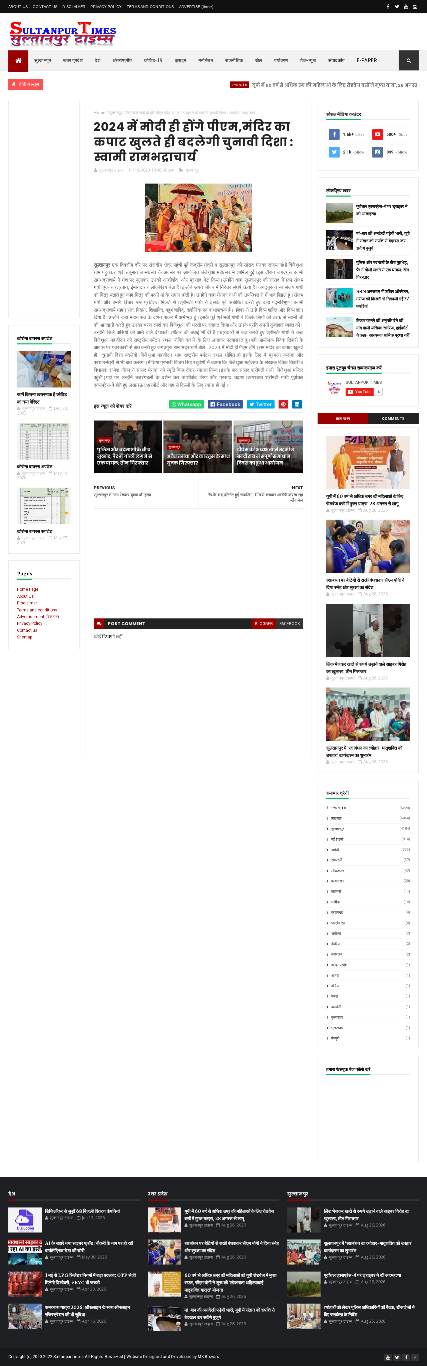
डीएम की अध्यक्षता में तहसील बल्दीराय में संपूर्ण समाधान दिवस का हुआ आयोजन (265, 456)
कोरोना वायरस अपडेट (34, 467)
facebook (290, 623)
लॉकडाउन (337, 871)
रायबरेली (336, 860)
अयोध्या (336, 933)
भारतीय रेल (338, 923)
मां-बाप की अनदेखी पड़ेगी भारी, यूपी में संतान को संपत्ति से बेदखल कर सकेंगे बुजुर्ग (383, 241)
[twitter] (397, 6)
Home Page (27, 589)
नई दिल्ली (337, 839)
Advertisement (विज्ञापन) (38, 616)
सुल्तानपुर (42, 60)
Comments (393, 419)
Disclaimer (73, 7)
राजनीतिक (234, 60)
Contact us (27, 630)
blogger (264, 623)
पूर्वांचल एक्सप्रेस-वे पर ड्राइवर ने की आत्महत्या (362, 1275)
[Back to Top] (415, 1357)
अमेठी (335, 850)
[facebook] (388, 6)
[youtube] (406, 6)
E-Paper (367, 60)
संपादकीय (336, 60)
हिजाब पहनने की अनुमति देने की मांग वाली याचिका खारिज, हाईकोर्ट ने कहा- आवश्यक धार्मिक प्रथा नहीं (382, 328)
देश (97, 60)
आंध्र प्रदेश (339, 965)
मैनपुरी (335, 1038)
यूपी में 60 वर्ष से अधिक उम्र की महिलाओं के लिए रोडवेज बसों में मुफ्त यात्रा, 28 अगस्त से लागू (316, 85)
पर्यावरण (281, 60)
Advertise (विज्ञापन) (196, 7)
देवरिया (335, 944)
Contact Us (45, 7)
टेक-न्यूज (308, 60)
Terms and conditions (150, 7)
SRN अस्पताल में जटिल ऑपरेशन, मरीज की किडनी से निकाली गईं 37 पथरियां (382, 299)
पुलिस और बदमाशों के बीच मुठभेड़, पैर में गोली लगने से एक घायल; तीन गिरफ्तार (124, 456)
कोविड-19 (153, 60)
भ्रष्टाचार (337, 1028)
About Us (18, 7)
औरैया (335, 986)
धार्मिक (335, 902)
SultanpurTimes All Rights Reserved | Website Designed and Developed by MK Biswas (136, 1356)
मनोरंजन (206, 60)
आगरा (335, 976)
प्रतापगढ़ (337, 912)
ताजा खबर (343, 419)
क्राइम (180, 60)
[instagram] (415, 6)
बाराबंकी (336, 1007)
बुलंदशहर (337, 1017)
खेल (258, 60)
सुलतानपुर (337, 829)
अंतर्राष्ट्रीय (122, 60)
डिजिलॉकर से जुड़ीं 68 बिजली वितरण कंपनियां (82, 1211)
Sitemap (24, 637)
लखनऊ (336, 818)
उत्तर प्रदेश (73, 60)
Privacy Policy (105, 7)
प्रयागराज (337, 881)
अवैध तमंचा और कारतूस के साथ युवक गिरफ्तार (198, 459)
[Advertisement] (44, 209)
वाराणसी (336, 891)
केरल (334, 996)
